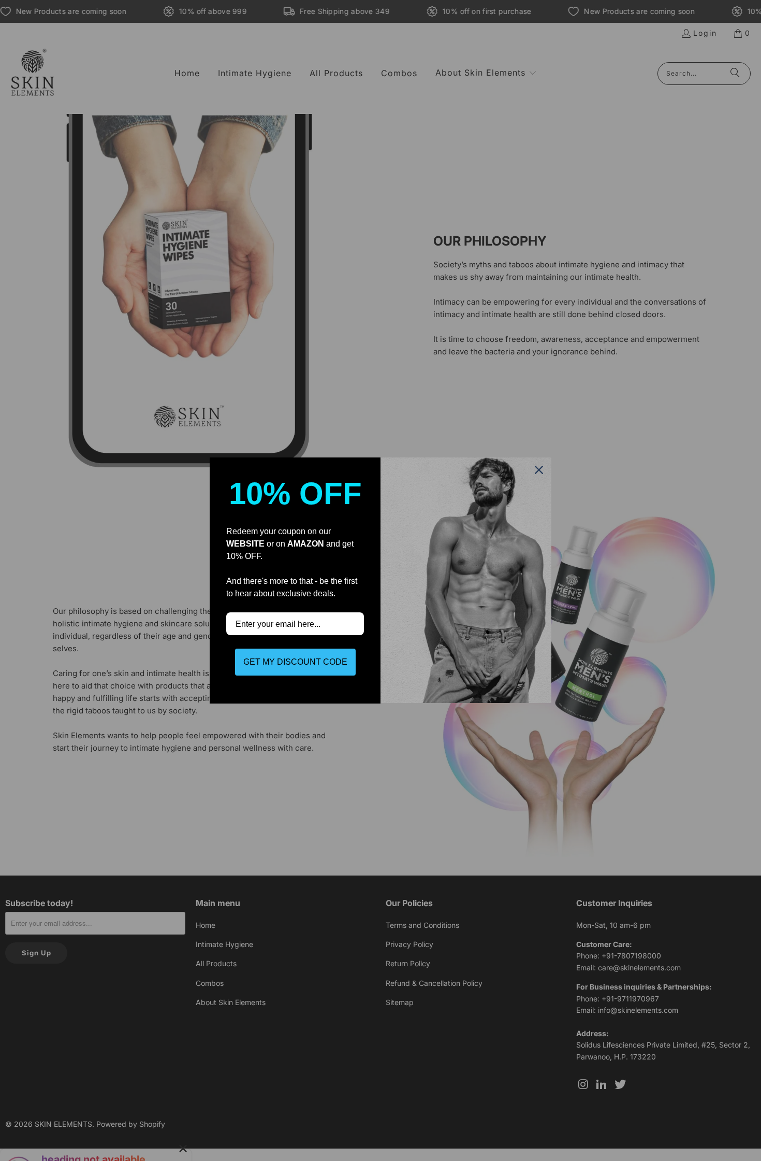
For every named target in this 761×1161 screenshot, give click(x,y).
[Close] (538, 469)
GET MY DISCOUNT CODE (295, 661)
